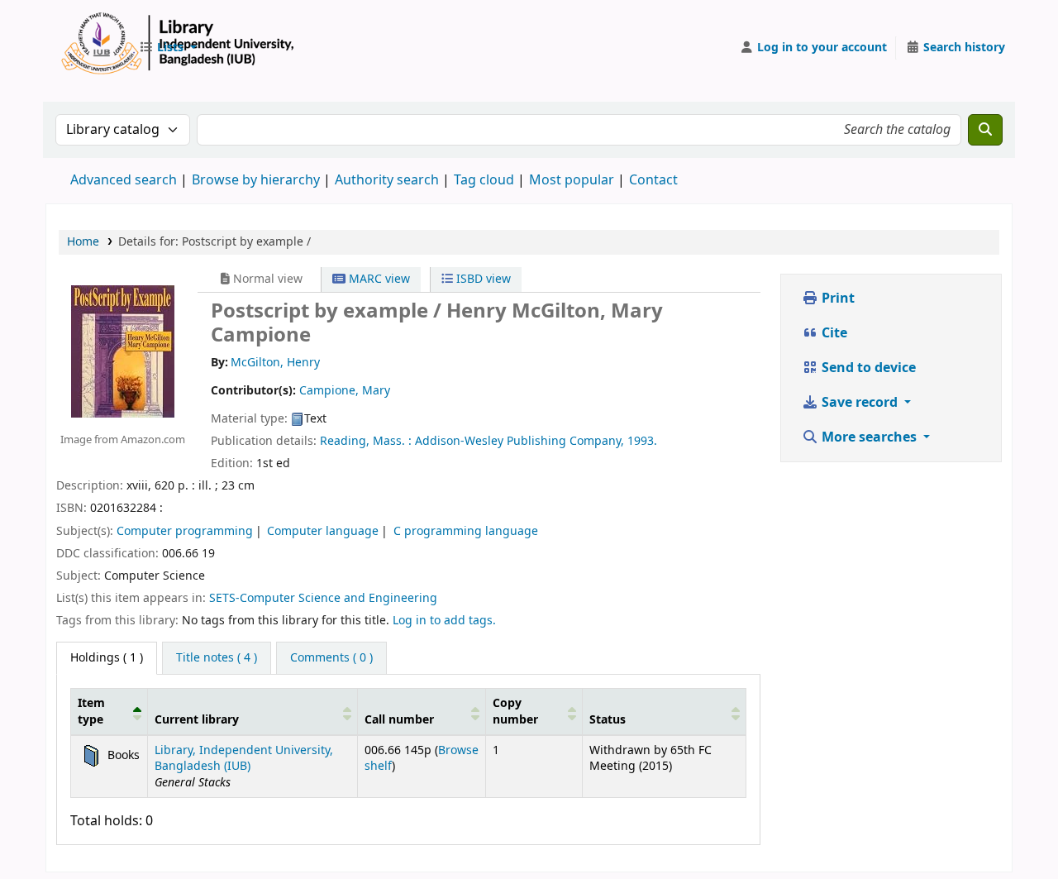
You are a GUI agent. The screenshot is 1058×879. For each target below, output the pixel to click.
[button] (167, 48)
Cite (832, 333)
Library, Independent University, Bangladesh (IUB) (244, 758)
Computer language (323, 531)
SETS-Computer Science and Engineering (323, 598)
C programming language (465, 531)
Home (83, 242)
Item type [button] (91, 711)
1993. (642, 441)
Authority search (387, 180)
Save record (859, 403)
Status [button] (607, 720)
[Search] (985, 130)
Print (836, 298)
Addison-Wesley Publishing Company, (519, 441)
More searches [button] (869, 437)
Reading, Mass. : (366, 441)
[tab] (216, 658)
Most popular (571, 180)
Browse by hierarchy (256, 180)
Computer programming (185, 531)
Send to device (867, 368)
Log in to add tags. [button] (444, 620)
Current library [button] (197, 720)
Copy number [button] (515, 711)
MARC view (378, 279)
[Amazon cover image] (122, 351)
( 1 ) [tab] (106, 657)
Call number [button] (399, 720)
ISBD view (482, 279)
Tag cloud (484, 180)
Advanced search (123, 180)
